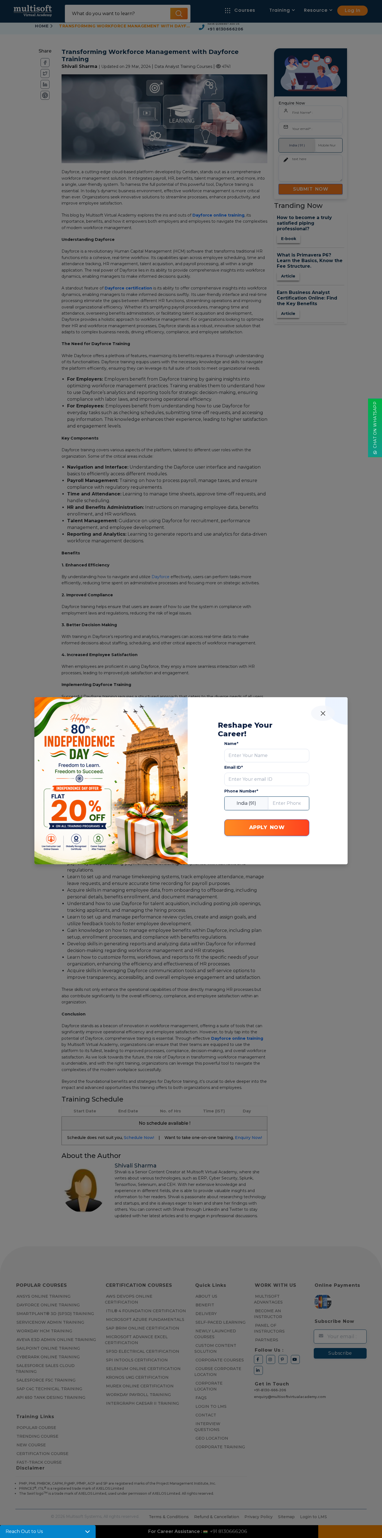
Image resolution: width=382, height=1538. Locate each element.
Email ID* (233, 767)
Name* (231, 743)
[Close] (323, 713)
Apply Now (267, 827)
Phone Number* (241, 791)
